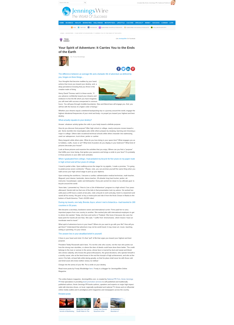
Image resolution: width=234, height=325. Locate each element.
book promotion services (92, 282)
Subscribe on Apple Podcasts (111, 27)
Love (171, 23)
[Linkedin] (128, 69)
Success (156, 23)
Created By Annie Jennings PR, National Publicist (154, 3)
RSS (74, 27)
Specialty (139, 23)
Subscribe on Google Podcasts (138, 27)
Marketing (87, 23)
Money (148, 23)
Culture (130, 23)
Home (61, 23)
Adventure (69, 33)
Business (69, 23)
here (91, 269)
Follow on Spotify (159, 27)
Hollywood (98, 23)
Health (78, 23)
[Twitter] (123, 69)
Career (164, 23)
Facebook (93, 27)
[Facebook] (119, 69)
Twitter (83, 27)
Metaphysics (110, 23)
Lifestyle (121, 23)
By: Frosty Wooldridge (77, 57)
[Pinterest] (133, 69)
